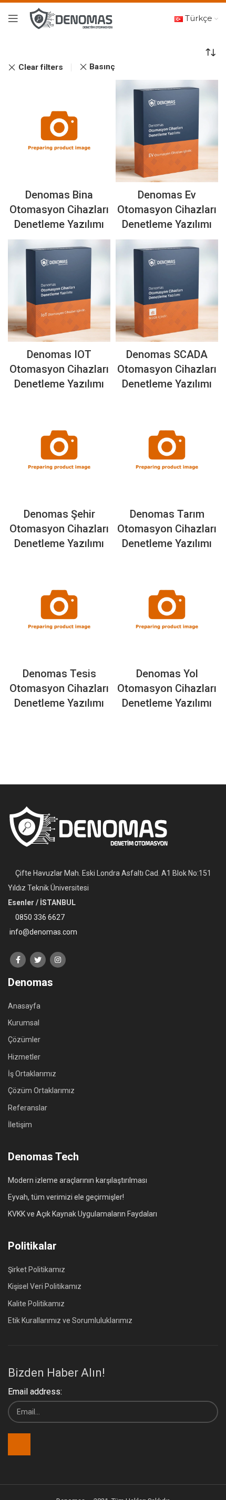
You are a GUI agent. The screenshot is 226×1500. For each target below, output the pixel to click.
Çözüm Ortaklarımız (41, 1090)
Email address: (35, 1392)
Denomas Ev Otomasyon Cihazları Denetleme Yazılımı (167, 209)
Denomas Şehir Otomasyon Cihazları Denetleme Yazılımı (59, 529)
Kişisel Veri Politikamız (44, 1286)
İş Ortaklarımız (32, 1073)
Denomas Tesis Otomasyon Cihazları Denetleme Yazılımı (59, 688)
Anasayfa (24, 1006)
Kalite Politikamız (36, 1303)
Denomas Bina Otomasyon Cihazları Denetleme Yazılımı (59, 209)
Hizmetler (24, 1057)
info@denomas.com (43, 932)
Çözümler (24, 1039)
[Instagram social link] (58, 960)
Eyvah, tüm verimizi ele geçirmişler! (66, 1197)
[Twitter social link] (38, 960)
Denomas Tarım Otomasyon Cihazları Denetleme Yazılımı (167, 529)
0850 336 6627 (40, 917)
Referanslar (27, 1108)
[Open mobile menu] (13, 18)
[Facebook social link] (18, 960)
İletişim (20, 1124)
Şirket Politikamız (36, 1269)
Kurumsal (23, 1023)
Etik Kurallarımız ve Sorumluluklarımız (70, 1320)
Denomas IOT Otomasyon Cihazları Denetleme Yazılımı (59, 369)
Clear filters (40, 67)
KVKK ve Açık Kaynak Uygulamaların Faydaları (82, 1214)
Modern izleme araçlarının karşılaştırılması (77, 1180)
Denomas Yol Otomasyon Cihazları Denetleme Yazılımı (167, 688)
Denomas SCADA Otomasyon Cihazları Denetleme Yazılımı (167, 369)
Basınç (102, 67)
